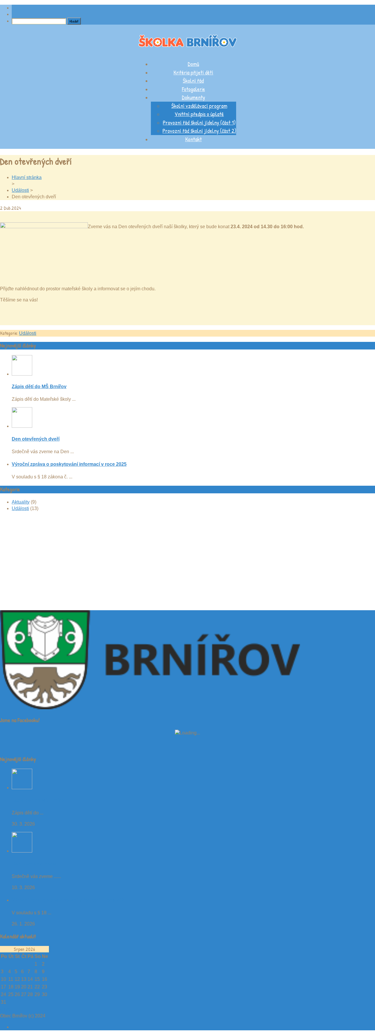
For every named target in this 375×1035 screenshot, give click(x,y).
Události (20, 190)
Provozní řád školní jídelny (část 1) (199, 122)
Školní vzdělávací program (199, 106)
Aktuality (21, 501)
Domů (193, 64)
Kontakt (193, 139)
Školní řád (193, 80)
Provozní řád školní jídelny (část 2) (199, 130)
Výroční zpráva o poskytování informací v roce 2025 (69, 464)
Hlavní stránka (27, 177)
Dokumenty (193, 97)
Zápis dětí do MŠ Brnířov (39, 386)
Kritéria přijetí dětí (193, 72)
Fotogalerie (193, 89)
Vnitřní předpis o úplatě (199, 114)
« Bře (5, 1009)
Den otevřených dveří (35, 438)
